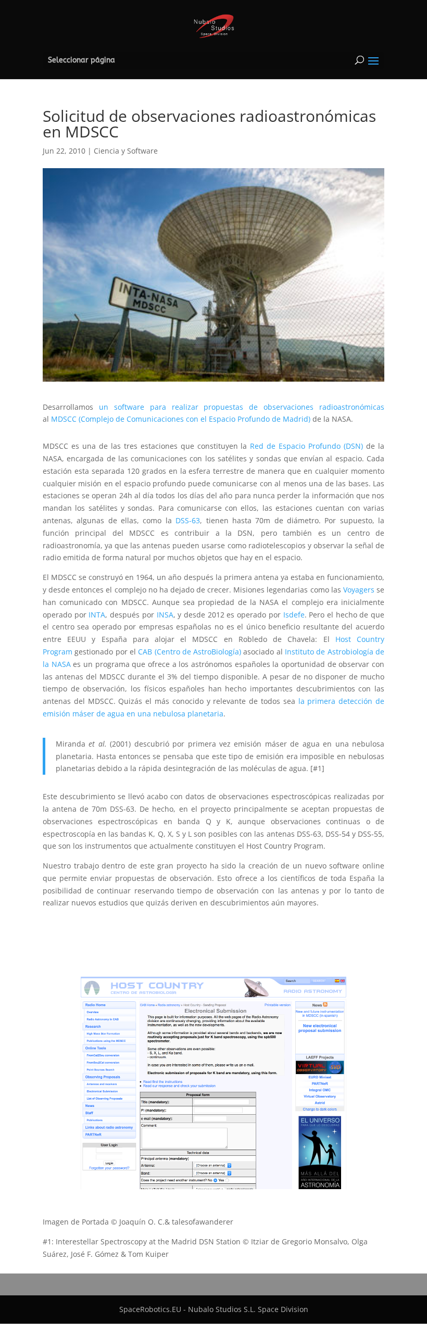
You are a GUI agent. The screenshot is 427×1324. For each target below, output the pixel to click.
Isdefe (294, 615)
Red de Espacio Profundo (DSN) (306, 446)
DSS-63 (187, 520)
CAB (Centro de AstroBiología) (189, 652)
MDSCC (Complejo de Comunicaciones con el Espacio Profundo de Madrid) (180, 419)
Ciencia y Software (126, 151)
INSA (165, 615)
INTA (97, 615)
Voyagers (357, 590)
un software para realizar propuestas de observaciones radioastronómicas (241, 407)
